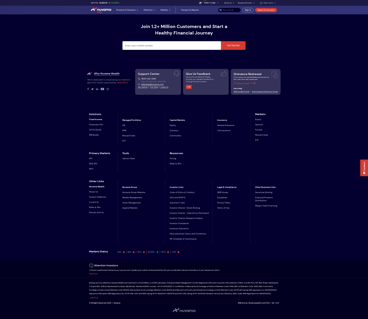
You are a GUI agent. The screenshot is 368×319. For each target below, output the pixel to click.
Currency (174, 130)
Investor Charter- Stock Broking (185, 208)
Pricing (173, 158)
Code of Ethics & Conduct (182, 192)
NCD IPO (93, 163)
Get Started (233, 45)
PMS (124, 130)
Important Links (177, 202)
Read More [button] (93, 274)
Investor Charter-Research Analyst (186, 218)
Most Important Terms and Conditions (188, 233)
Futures (258, 129)
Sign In (248, 10)
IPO (90, 158)
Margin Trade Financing (266, 205)
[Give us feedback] (189, 87)
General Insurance (225, 125)
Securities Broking (263, 192)
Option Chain (128, 158)
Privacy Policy (223, 202)
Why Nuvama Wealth (107, 73)
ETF (124, 140)
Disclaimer (222, 197)
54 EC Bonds (95, 129)
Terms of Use (223, 208)
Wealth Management (132, 197)
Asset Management (131, 202)
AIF (123, 125)
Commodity (175, 135)
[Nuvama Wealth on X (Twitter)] (93, 89)
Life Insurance (223, 130)
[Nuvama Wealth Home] (101, 10)
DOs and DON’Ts (177, 197)
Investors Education (179, 228)
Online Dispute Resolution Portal (265, 91)
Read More (123, 82)
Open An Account (266, 10)
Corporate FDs (96, 124)
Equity (173, 125)
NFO (91, 168)
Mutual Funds (128, 135)
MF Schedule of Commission (183, 239)
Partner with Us (96, 212)
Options (259, 124)
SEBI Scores (222, 192)
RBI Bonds (94, 135)
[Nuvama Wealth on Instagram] (109, 89)
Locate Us (164, 87)
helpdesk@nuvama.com (152, 84)
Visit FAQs (154, 87)
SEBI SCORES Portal (241, 91)
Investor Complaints (179, 223)
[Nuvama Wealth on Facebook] (89, 89)
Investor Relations (97, 197)
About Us (93, 191)
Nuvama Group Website (133, 192)
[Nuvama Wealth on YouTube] (104, 89)
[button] (364, 168)
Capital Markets (129, 208)
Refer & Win (175, 163)
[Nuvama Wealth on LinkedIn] (98, 89)
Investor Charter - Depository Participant (189, 213)
